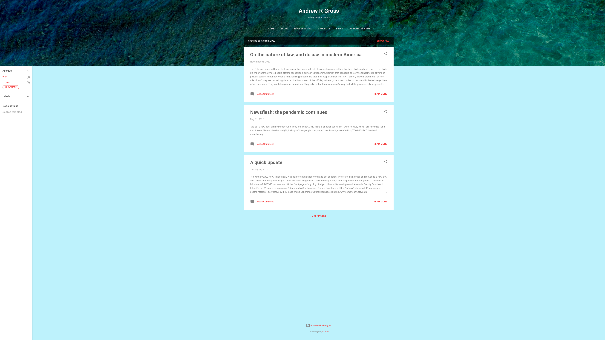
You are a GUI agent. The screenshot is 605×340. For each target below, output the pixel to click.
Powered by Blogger (320, 325)
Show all (383, 40)
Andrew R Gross (319, 11)
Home (271, 28)
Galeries (325, 332)
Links (339, 28)
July (7, 82)
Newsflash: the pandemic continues (288, 112)
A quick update (266, 162)
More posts (318, 216)
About (284, 28)
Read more (380, 93)
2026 (5, 77)
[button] (385, 54)
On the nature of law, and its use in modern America (306, 54)
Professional (303, 28)
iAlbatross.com (359, 28)
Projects (324, 28)
